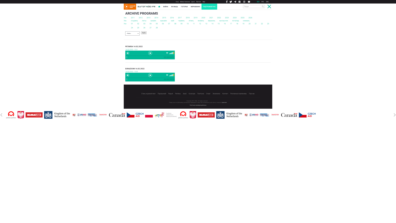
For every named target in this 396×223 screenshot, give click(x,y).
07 (169, 24)
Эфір (203, 1)
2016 (172, 18)
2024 (235, 18)
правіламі (224, 102)
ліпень (191, 21)
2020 (203, 18)
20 (249, 24)
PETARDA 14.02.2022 (134, 46)
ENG (267, 2)
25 (138, 28)
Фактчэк (198, 1)
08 (175, 24)
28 (157, 28)
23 (268, 24)
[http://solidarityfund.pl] (165, 114)
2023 (227, 18)
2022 (219, 18)
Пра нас (252, 94)
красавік (163, 21)
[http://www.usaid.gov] (81, 114)
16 (225, 24)
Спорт (208, 94)
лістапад (235, 21)
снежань (246, 21)
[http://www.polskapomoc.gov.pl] (11, 115)
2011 (133, 18)
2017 (180, 18)
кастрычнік (223, 21)
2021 (211, 18)
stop (127, 53)
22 (262, 24)
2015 (164, 18)
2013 (148, 18)
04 (150, 24)
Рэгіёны (178, 94)
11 (194, 24)
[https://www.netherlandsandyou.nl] (57, 115)
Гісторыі (184, 6)
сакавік (153, 21)
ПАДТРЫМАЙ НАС (209, 6)
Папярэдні (1, 114)
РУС (262, 2)
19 (243, 24)
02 (138, 24)
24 (132, 28)
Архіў (184, 94)
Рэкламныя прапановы (238, 94)
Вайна (165, 6)
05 (157, 24)
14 (212, 24)
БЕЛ (258, 2)
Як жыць (174, 6)
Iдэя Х (193, 1)
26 (144, 28)
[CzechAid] (135, 114)
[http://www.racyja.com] (74, 115)
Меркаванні (195, 6)
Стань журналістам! (148, 94)
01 (132, 24)
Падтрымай (162, 94)
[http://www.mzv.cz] (102, 114)
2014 (156, 18)
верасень (211, 21)
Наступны (394, 114)
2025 (242, 18)
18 (237, 24)
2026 (250, 18)
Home (159, 6)
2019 (195, 18)
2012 (141, 18)
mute (167, 53)
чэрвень (181, 21)
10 (188, 24)
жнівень (201, 21)
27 (150, 28)
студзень (134, 21)
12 (200, 24)
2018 (188, 18)
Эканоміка (216, 94)
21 (256, 24)
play (150, 53)
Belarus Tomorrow (185, 1)
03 (144, 24)
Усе (125, 18)
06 (163, 24)
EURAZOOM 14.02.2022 (134, 69)
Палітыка (200, 94)
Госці (177, 1)
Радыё (170, 94)
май (172, 21)
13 (206, 24)
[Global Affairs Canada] (117, 115)
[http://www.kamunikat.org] (92, 115)
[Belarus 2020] (34, 114)
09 (181, 24)
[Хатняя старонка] (146, 7)
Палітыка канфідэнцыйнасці (198, 105)
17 (231, 24)
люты (144, 21)
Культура (192, 94)
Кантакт (225, 94)
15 (219, 24)
